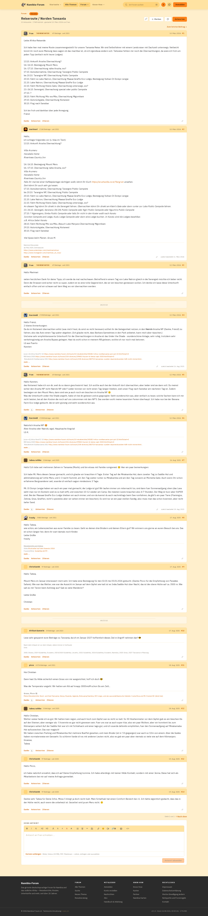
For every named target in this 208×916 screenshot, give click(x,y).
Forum (83, 4)
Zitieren (45, 121)
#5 (183, 375)
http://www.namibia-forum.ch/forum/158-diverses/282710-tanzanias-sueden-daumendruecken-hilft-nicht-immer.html (95, 359)
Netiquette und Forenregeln (174, 898)
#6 (183, 418)
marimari (33, 129)
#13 (182, 759)
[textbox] (104, 842)
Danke (26, 121)
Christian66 (34, 567)
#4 (183, 315)
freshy (32, 518)
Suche (77, 890)
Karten (136, 890)
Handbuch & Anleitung (113, 902)
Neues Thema (80, 894)
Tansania (34, 14)
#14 (182, 792)
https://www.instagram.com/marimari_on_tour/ (42, 253)
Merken (156, 19)
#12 (182, 708)
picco (31, 665)
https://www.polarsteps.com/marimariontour (41, 250)
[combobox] (141, 4)
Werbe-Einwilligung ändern (173, 894)
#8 (183, 518)
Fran (31, 33)
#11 (182, 665)
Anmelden (180, 4)
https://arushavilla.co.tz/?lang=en (108, 182)
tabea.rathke (35, 460)
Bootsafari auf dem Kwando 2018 (41, 548)
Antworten (180, 19)
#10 (182, 631)
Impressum (167, 887)
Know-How (97, 4)
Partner (136, 894)
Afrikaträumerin (36, 630)
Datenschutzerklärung (171, 890)
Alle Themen (71, 4)
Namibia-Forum (35, 4)
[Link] (98, 829)
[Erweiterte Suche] (156, 5)
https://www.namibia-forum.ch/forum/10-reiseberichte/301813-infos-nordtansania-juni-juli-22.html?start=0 (86, 354)
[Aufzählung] (77, 829)
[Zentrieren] (82, 829)
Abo (105, 898)
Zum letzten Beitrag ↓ (177, 27)
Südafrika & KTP (41, 551)
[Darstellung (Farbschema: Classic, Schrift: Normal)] (169, 5)
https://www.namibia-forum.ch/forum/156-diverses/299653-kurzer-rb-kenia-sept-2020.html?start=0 (75, 356)
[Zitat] (87, 829)
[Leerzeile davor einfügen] (92, 829)
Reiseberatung (81, 898)
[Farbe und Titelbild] (167, 19)
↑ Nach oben (181, 816)
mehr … (27, 362)
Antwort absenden (173, 860)
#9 (183, 567)
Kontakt (165, 902)
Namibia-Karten (139, 898)
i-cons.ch (65, 911)
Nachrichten (109, 894)
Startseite (54, 4)
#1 (183, 33)
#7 (183, 460)
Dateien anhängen (33, 854)
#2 (183, 129)
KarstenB (33, 315)
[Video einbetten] (108, 829)
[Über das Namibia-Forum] (23, 4)
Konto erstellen (110, 890)
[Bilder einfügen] (121, 829)
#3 (183, 265)
